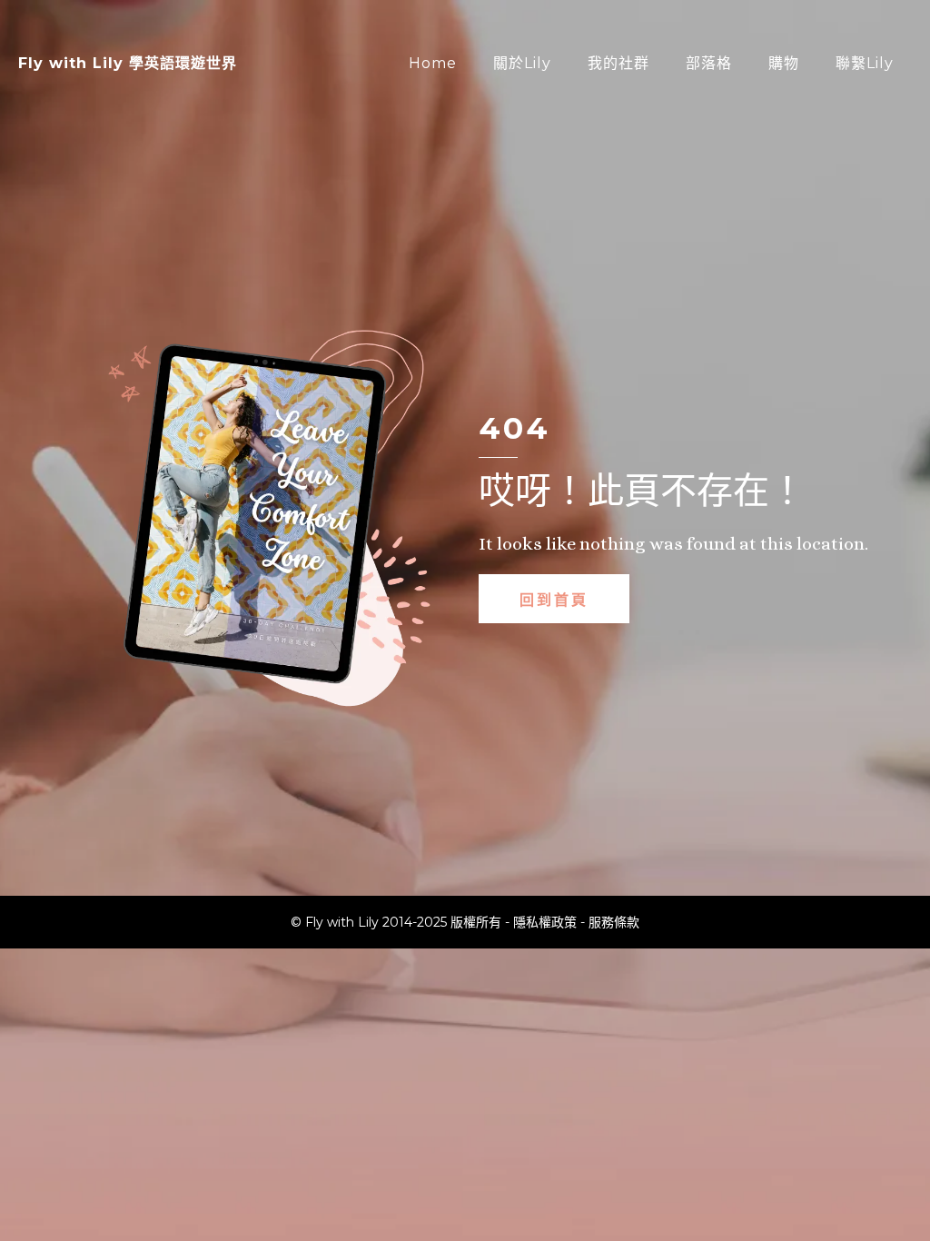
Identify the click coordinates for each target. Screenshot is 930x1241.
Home (433, 63)
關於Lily (522, 63)
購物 (783, 63)
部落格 (709, 63)
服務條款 (614, 922)
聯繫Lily (865, 63)
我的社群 (618, 63)
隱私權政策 (545, 922)
